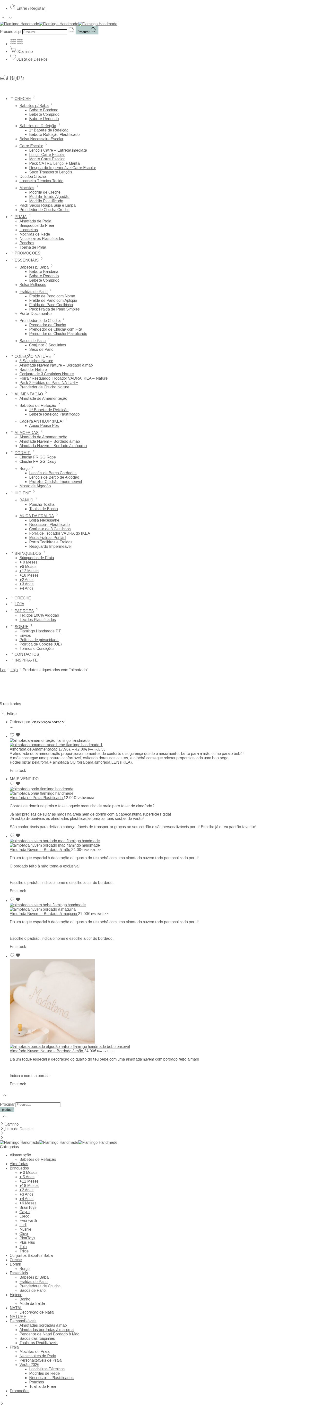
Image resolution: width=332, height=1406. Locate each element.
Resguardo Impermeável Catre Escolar (62, 168)
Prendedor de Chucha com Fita (55, 329)
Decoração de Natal (36, 1312)
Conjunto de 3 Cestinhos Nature (46, 374)
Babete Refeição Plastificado (54, 134)
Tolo (23, 1247)
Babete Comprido (44, 114)
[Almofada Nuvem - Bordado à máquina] (171, 907)
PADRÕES (24, 611)
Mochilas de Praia (34, 1351)
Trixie (24, 1251)
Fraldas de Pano (33, 292)
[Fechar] (2, 1124)
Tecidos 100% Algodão (39, 615)
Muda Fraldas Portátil (47, 538)
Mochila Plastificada (46, 201)
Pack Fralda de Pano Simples (54, 309)
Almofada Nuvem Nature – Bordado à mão (56, 365)
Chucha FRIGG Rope (37, 457)
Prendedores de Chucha (40, 321)
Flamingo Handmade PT (40, 631)
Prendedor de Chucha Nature (44, 387)
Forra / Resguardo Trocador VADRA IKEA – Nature (63, 378)
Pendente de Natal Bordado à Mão (49, 1334)
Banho (24, 1299)
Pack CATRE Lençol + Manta (54, 163)
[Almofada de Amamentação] (171, 742)
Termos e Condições (36, 648)
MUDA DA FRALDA (36, 516)
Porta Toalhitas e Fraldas (50, 542)
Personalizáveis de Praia (40, 1360)
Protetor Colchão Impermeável (55, 482)
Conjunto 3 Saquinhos (47, 345)
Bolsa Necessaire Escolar (41, 139)
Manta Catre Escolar (47, 159)
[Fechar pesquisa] (4, 1120)
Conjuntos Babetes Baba (31, 1255)
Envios (25, 635)
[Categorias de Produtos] (13, 44)
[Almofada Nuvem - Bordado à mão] (171, 843)
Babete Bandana (43, 110)
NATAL (16, 1308)
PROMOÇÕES (27, 253)
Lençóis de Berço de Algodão (54, 477)
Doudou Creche (32, 176)
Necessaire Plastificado (49, 525)
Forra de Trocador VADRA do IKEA (59, 533)
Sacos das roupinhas (37, 1338)
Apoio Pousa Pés (44, 426)
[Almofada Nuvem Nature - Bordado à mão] (171, 1004)
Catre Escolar (31, 146)
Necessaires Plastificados (41, 239)
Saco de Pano (41, 349)
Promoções (19, 1391)
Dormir (15, 1264)
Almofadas (19, 1164)
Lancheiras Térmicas (47, 1369)
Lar (3, 670)
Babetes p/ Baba (34, 106)
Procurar (84, 32)
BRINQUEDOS (28, 553)
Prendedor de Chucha (47, 325)
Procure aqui (11, 32)
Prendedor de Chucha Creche (44, 210)
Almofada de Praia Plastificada (37, 798)
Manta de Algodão (35, 486)
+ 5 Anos (27, 1177)
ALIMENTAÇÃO (29, 394)
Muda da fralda (32, 1303)
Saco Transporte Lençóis (50, 172)
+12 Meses (29, 571)
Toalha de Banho (43, 509)
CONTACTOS (27, 654)
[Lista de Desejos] (15, 736)
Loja (14, 670)
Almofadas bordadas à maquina (46, 1330)
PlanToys (27, 1238)
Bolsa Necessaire (44, 520)
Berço (24, 468)
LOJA (19, 604)
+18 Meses (29, 575)
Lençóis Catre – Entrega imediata (58, 150)
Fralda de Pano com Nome (52, 296)
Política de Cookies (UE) (40, 644)
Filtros (11, 713)
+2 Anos (26, 580)
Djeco (24, 1216)
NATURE (18, 1317)
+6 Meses (27, 566)
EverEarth (28, 1220)
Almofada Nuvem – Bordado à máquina (53, 446)
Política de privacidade (39, 640)
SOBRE (21, 627)
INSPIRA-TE (26, 660)
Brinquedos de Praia (36, 225)
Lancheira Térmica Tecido (41, 181)
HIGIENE (23, 493)
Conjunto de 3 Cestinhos (50, 529)
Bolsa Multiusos (32, 285)
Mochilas (26, 188)
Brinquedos (19, 1168)
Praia (14, 1347)
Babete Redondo (44, 119)
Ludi (22, 1225)
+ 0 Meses (28, 562)
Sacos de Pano (32, 341)
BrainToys (27, 1207)
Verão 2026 (29, 1365)
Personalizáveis (23, 1321)
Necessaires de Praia (37, 1356)
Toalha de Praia (32, 247)
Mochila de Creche (45, 192)
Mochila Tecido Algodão (49, 197)
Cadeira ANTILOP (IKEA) (41, 421)
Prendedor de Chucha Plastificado (58, 334)
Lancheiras (28, 230)
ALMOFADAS (27, 433)
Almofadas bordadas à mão (43, 1325)
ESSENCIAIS (27, 260)
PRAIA (21, 217)
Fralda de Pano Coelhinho (51, 305)
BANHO (26, 500)
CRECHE (23, 99)
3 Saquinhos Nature (36, 361)
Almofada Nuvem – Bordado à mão (49, 441)
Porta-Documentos (35, 313)
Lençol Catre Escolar (47, 155)
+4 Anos (26, 588)
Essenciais (19, 1273)
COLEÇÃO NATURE (33, 356)
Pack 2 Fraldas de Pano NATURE (48, 383)
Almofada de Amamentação (43, 398)
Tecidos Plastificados (37, 620)
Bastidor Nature (33, 370)
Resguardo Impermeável (50, 546)
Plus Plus (27, 1242)
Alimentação (20, 1155)
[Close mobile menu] (2, 1138)
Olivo (23, 1234)
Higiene (16, 1295)
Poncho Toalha (41, 504)
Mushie (25, 1229)
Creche (16, 1260)
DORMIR (23, 453)
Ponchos (26, 243)
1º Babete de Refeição (49, 130)
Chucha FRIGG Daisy (37, 461)
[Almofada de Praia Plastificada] (171, 791)
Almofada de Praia (35, 221)
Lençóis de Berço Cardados (53, 473)
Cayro (24, 1212)
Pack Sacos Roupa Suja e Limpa (47, 205)
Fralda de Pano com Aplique (53, 300)
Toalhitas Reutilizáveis (38, 1343)
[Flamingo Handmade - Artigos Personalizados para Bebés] (58, 24)
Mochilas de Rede (34, 234)
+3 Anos (26, 584)
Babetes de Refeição (37, 126)
